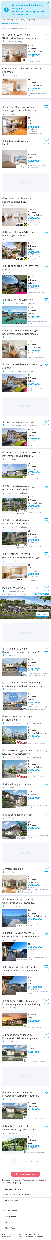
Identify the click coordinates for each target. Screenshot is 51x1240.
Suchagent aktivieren (27, 1174)
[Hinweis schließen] (48, 2)
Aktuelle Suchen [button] (11, 1200)
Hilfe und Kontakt (8, 1234)
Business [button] (8, 1222)
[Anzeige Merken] (46, 35)
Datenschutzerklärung (31, 1234)
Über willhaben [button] (11, 1211)
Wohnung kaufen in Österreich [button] (17, 1194)
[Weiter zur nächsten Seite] (43, 1161)
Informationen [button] (10, 1216)
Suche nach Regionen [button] (13, 1189)
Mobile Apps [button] (10, 1228)
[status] (25, 9)
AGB (19, 1234)
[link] (8, 1161)
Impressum (6, 1237)
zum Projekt (42, 614)
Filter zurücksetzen (10, 24)
